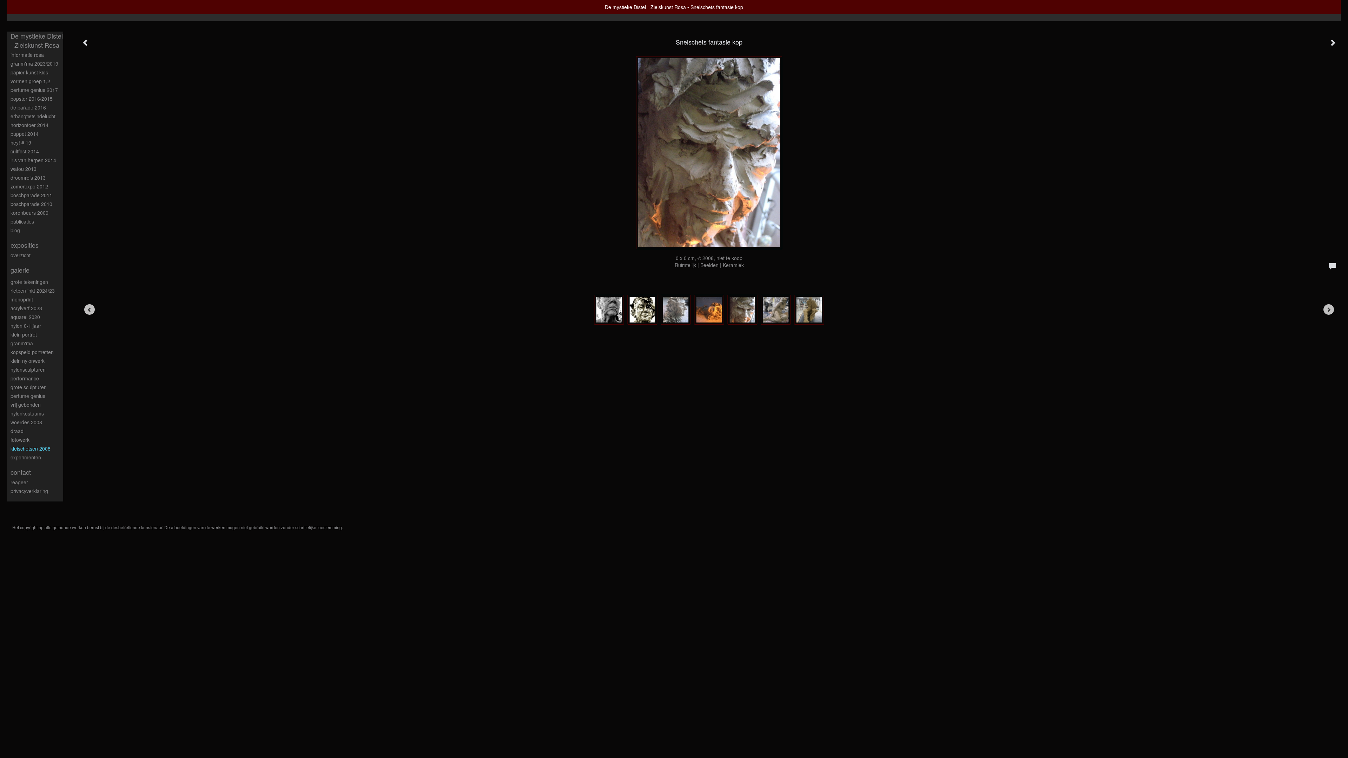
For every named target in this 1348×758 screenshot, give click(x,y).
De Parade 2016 (28, 107)
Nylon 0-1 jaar (26, 325)
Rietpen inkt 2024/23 (33, 290)
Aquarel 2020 (25, 316)
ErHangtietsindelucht (33, 116)
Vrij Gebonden (26, 404)
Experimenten (26, 457)
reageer (19, 482)
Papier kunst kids (29, 72)
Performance (25, 378)
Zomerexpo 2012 (29, 186)
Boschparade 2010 (31, 203)
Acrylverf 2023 (26, 308)
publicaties (22, 221)
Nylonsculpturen (28, 369)
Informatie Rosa (27, 54)
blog (15, 230)
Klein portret (24, 334)
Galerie (20, 270)
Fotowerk (20, 439)
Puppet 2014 (25, 133)
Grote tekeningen (29, 281)
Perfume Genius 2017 (34, 89)
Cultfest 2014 (25, 151)
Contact (21, 472)
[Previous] (89, 309)
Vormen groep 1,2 (30, 81)
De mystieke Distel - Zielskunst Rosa (645, 7)
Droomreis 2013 (28, 177)
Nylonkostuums (27, 413)
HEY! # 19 (21, 142)
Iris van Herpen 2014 (33, 160)
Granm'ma (22, 343)
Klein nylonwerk (28, 360)
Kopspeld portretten (32, 351)
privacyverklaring (29, 490)
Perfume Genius (28, 395)
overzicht (21, 255)
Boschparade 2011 (31, 195)
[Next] (1328, 309)
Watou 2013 (24, 168)
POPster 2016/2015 (32, 98)
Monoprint (22, 299)
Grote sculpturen (29, 387)
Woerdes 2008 (26, 422)
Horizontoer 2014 (29, 124)
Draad (17, 430)
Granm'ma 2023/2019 (34, 63)
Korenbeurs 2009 (29, 212)
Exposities (25, 245)
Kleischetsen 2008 (31, 448)
